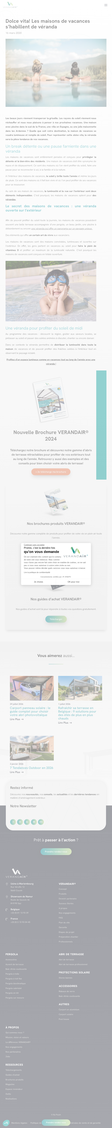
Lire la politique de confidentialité (37, 572)
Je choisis (38, 582)
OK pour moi (73, 582)
